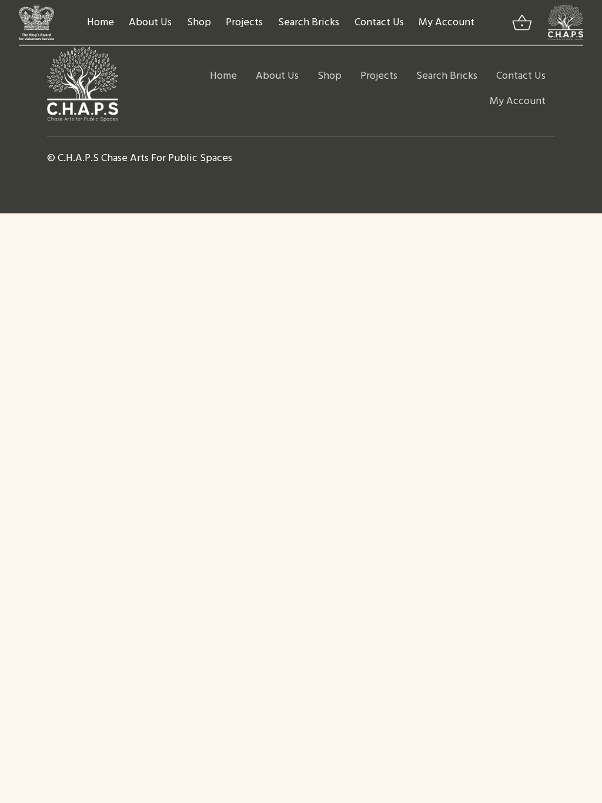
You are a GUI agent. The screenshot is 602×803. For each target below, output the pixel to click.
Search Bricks (308, 23)
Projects (244, 23)
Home (100, 23)
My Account (446, 23)
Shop (199, 23)
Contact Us (379, 23)
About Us (150, 23)
